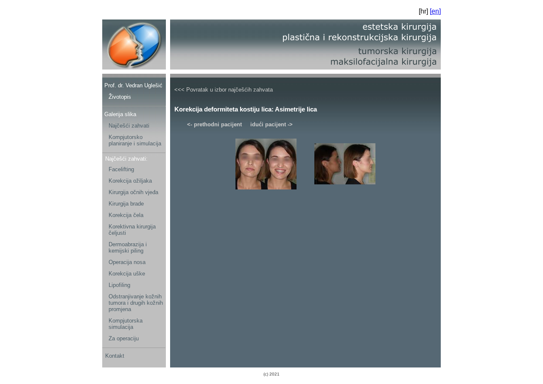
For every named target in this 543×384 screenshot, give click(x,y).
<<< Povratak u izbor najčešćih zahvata (223, 89)
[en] (435, 11)
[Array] (266, 191)
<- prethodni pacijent (214, 124)
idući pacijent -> (271, 124)
